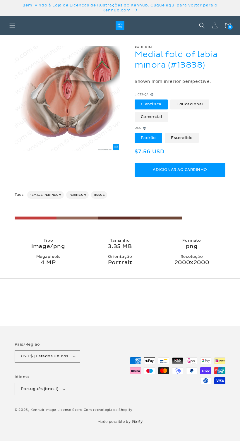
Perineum (77, 195)
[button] (12, 25)
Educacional (189, 104)
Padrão (148, 137)
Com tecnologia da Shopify (108, 410)
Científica (151, 104)
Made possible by (120, 422)
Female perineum (45, 195)
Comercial (151, 116)
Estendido (182, 137)
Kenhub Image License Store (56, 410)
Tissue (99, 195)
